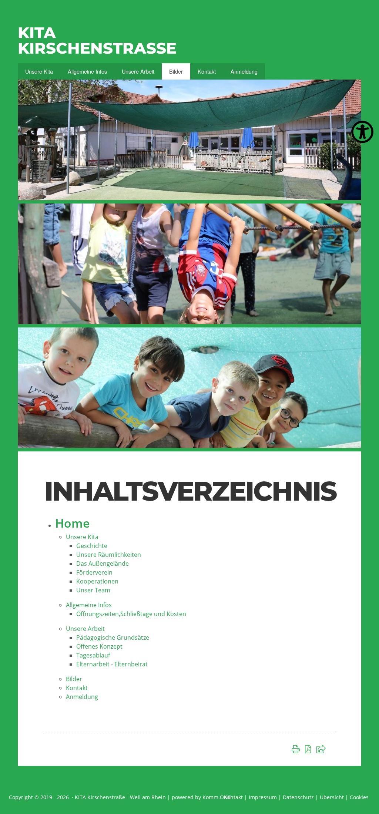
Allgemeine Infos (87, 71)
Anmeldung (244, 71)
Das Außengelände (102, 563)
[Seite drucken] (297, 748)
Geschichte (91, 546)
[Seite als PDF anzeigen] (309, 748)
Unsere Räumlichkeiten (108, 555)
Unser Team (93, 590)
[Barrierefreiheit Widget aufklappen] (362, 132)
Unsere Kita (39, 71)
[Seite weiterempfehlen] (322, 748)
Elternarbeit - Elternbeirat (112, 664)
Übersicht (332, 797)
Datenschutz (298, 797)
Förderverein (94, 572)
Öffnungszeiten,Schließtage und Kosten (131, 614)
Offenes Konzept (99, 646)
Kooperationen (97, 581)
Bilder (176, 71)
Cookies (359, 797)
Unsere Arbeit (138, 71)
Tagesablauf (93, 655)
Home (72, 523)
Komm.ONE (216, 797)
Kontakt (207, 71)
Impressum (263, 797)
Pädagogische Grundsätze (112, 637)
